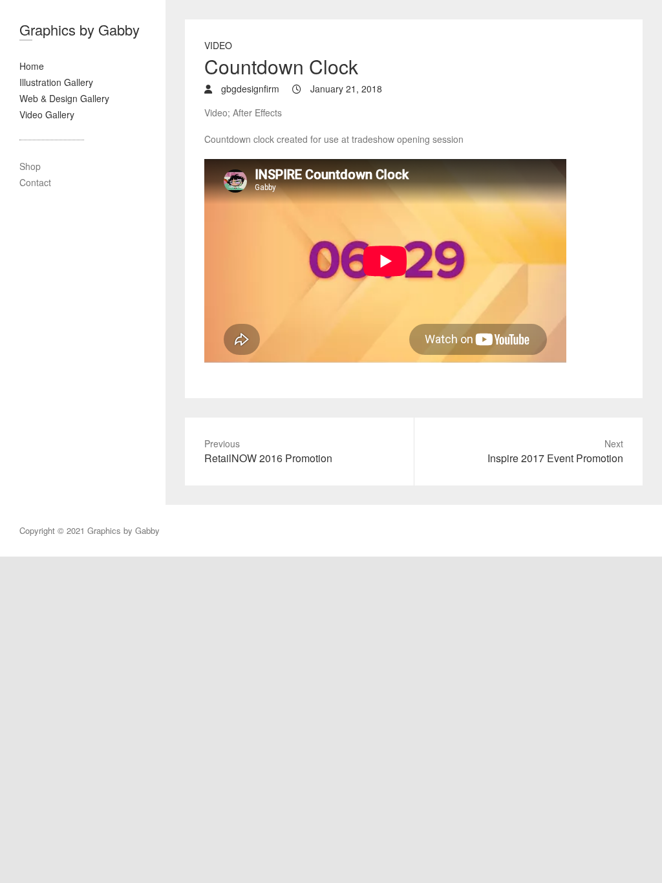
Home (31, 65)
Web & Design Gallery (64, 98)
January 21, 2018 (345, 88)
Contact (35, 182)
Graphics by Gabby (79, 29)
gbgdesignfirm (249, 88)
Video (218, 45)
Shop (30, 166)
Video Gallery (46, 114)
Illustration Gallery (56, 82)
